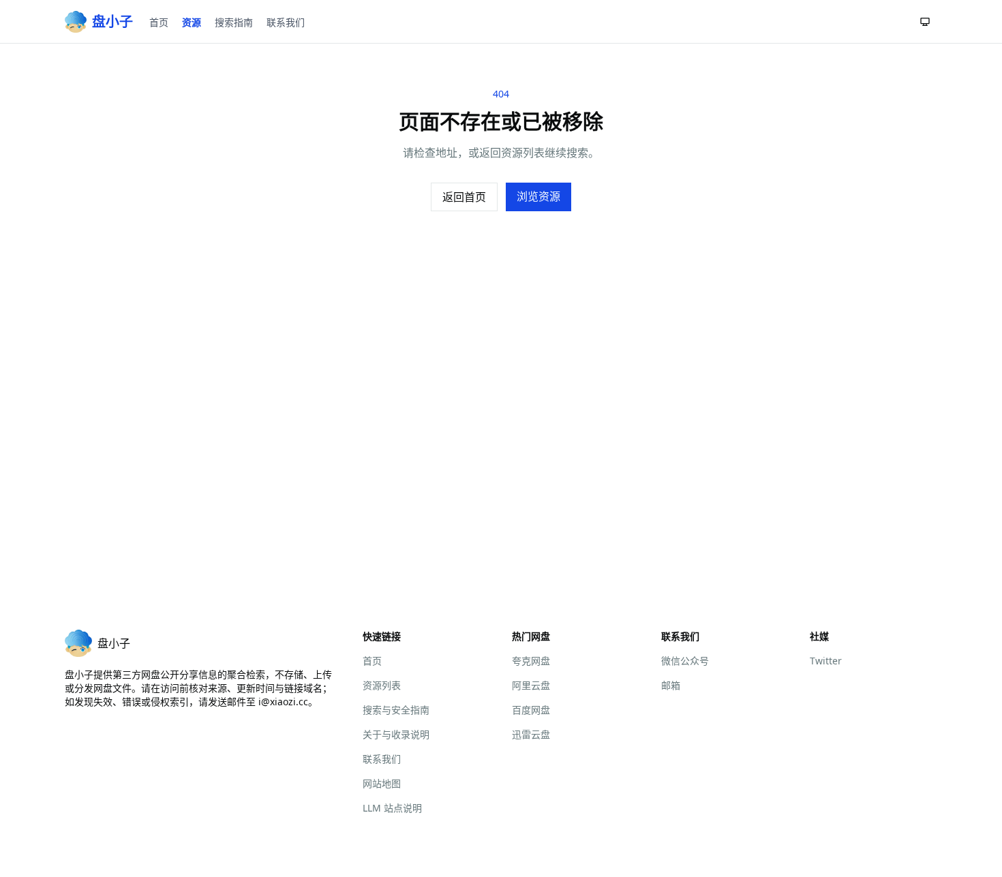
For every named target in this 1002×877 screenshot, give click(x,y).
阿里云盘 (531, 685)
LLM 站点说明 (392, 807)
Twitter (826, 660)
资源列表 (382, 685)
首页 (158, 22)
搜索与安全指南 (396, 709)
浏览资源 (538, 196)
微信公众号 (685, 660)
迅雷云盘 (531, 734)
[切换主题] (925, 22)
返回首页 (464, 196)
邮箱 (670, 685)
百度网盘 (531, 709)
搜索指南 (234, 22)
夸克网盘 (531, 660)
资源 (191, 22)
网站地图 (382, 783)
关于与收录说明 (396, 734)
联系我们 (286, 22)
